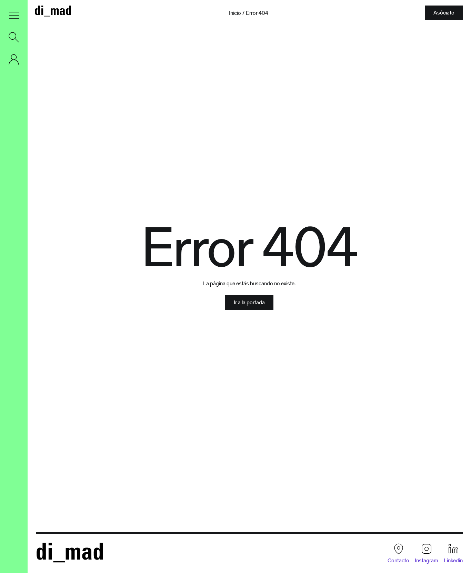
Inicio (235, 13)
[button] (14, 15)
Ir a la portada (249, 302)
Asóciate (443, 13)
